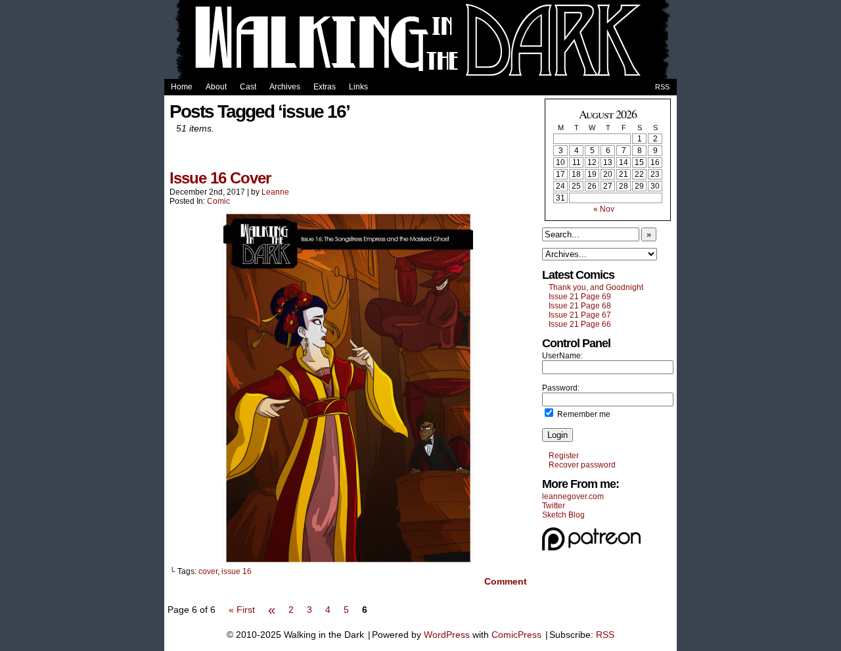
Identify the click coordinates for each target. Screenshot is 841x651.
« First (242, 609)
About (216, 86)
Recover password (582, 465)
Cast (248, 86)
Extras (324, 86)
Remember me (582, 414)
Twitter (553, 505)
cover (207, 571)
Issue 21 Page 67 (580, 315)
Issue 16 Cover (220, 178)
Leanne (275, 192)
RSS (662, 87)
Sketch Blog (563, 514)
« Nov (603, 209)
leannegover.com (573, 496)
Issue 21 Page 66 (580, 324)
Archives (284, 86)
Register (564, 455)
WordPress (447, 634)
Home (182, 86)
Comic (218, 201)
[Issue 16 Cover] (348, 561)
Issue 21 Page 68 (580, 305)
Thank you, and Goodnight (596, 287)
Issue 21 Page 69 (580, 296)
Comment (504, 581)
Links (358, 86)
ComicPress (516, 634)
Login (557, 435)
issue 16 (236, 571)
